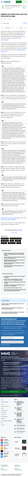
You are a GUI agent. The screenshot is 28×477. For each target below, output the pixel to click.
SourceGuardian (5, 39)
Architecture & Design (16, 238)
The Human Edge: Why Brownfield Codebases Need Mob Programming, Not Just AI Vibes (15, 290)
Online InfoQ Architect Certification (19, 408)
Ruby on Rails (5, 240)
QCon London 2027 (21, 431)
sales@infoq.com (18, 466)
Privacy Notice (3, 474)
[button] (12, 342)
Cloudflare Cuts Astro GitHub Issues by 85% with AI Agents (14, 283)
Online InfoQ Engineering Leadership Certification (19, 414)
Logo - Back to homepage (7, 2)
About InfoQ (3, 414)
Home (2, 399)
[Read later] (21, 27)
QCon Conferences (5, 406)
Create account (4, 401)
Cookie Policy (18, 474)
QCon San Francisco (21, 425)
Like (8, 27)
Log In (2, 404)
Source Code (17, 230)
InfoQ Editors (3, 412)
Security (18, 240)
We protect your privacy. (5, 344)
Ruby (12, 240)
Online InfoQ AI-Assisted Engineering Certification (20, 421)
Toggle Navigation (2, 2)
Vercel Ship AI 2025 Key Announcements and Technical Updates (13, 266)
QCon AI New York (20, 428)
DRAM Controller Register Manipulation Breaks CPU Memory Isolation (13, 304)
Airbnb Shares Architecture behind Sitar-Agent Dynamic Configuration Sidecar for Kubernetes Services (14, 254)
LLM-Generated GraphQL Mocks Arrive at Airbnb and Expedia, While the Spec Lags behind (13, 313)
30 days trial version (6, 219)
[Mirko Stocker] (2, 23)
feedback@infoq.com (5, 466)
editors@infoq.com (4, 469)
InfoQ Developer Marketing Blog (6, 421)
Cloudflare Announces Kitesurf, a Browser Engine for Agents (14, 277)
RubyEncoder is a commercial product (10, 217)
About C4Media (4, 416)
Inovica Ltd (22, 36)
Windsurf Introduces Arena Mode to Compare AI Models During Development (14, 261)
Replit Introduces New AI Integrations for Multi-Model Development (14, 263)
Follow (25, 23)
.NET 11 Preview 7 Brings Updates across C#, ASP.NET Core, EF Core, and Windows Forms (13, 280)
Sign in (24, 1)
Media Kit (3, 418)
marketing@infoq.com (19, 469)
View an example (20, 324)
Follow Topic (14, 232)
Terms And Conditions (11, 474)
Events (2, 408)
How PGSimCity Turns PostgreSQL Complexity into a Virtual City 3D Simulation (13, 308)
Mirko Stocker (6, 23)
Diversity (3, 424)
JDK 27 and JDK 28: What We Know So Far (12, 287)
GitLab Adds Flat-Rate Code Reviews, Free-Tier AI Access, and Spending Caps (14, 258)
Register (19, 1)
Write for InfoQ (4, 410)
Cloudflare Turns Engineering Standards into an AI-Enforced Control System (14, 285)
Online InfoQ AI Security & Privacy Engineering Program (20, 403)
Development (5, 238)
